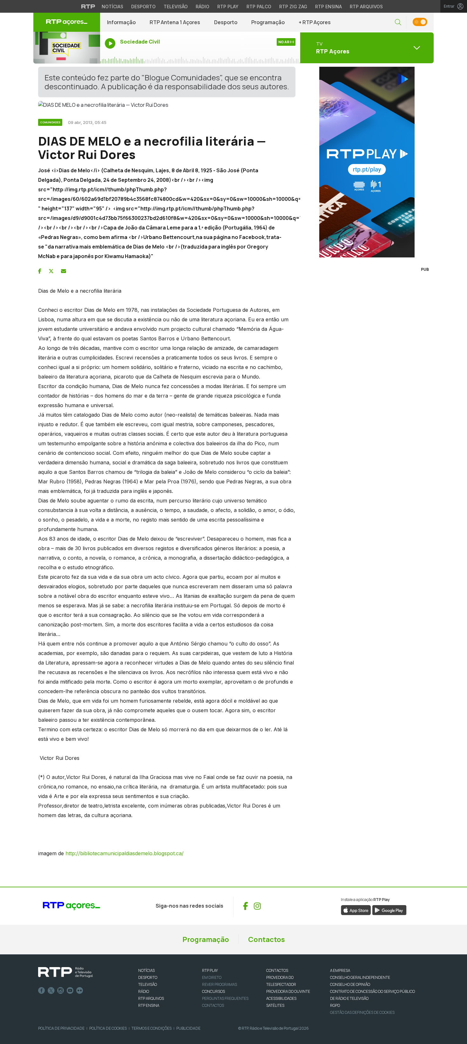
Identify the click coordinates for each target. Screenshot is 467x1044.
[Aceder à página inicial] (66, 22)
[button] (398, 22)
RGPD (335, 1005)
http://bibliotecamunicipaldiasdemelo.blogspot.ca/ (124, 853)
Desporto (143, 6)
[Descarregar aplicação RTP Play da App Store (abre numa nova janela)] (356, 909)
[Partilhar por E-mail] (63, 271)
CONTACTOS (277, 970)
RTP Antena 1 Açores (175, 22)
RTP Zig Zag (293, 6)
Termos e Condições (152, 1028)
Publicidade (188, 1028)
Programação (268, 22)
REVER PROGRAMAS (219, 984)
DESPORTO (147, 977)
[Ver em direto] (66, 48)
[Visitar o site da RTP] (88, 6)
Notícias (112, 6)
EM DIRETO (211, 977)
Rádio (202, 6)
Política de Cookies (108, 1028)
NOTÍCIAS (146, 970)
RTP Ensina (328, 6)
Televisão (176, 6)
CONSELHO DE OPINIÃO (350, 984)
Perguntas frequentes (225, 998)
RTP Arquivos (366, 6)
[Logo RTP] (65, 972)
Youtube (70, 990)
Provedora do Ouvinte (288, 991)
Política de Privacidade (61, 1028)
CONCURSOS (213, 991)
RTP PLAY (210, 970)
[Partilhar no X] (51, 271)
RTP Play (228, 6)
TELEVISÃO (147, 984)
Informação (121, 22)
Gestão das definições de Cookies (362, 1012)
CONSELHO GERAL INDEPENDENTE (360, 977)
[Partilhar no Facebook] (39, 271)
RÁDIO (143, 991)
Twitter (51, 990)
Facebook (41, 990)
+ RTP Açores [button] (315, 22)
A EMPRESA (340, 970)
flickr (79, 990)
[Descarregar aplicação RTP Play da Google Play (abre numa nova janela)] (389, 909)
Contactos (266, 939)
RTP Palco (259, 6)
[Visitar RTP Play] (367, 162)
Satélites (275, 1005)
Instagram (60, 990)
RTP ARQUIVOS (151, 998)
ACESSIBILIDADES (281, 998)
